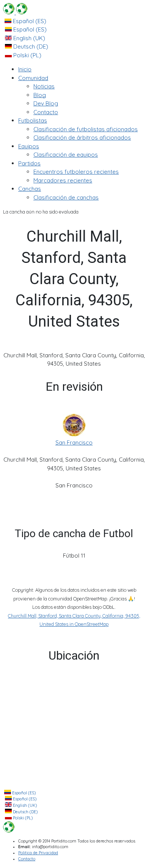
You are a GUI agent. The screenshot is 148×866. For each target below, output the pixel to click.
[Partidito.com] (15, 12)
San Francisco (74, 442)
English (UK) (28, 38)
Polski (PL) (26, 55)
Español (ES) (28, 21)
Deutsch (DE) (30, 46)
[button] (33, 78)
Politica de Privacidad (38, 852)
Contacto (26, 859)
